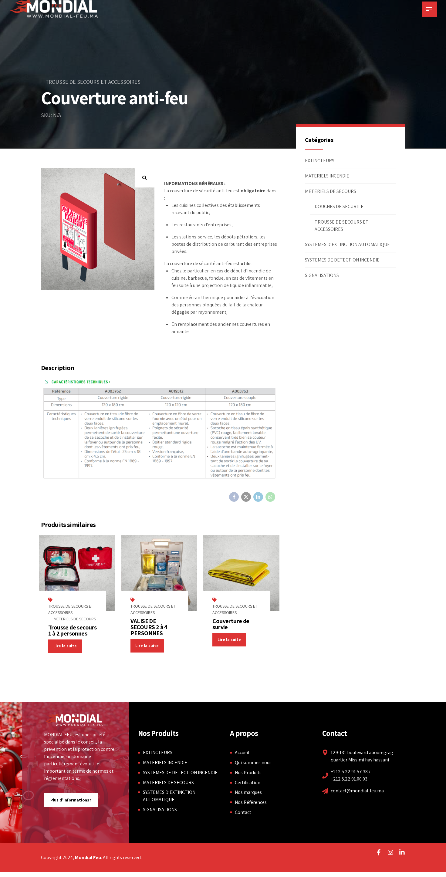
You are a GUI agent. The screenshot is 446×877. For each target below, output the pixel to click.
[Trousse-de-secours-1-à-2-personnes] (77, 573)
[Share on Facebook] (234, 497)
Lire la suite (65, 646)
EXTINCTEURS (319, 160)
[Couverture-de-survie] (241, 573)
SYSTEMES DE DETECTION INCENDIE (342, 260)
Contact (243, 812)
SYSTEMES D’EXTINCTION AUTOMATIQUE (347, 244)
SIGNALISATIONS (322, 275)
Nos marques (248, 792)
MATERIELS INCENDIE (327, 176)
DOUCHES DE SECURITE (339, 206)
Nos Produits (248, 772)
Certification (247, 782)
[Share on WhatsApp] (270, 497)
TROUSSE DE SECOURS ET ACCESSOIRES (93, 81)
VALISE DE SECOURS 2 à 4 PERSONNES (148, 627)
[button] (144, 177)
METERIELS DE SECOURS (75, 619)
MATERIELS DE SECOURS (168, 782)
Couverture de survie (230, 624)
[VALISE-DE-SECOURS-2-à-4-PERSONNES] (159, 573)
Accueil (242, 752)
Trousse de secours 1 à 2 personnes (72, 630)
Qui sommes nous (253, 762)
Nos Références (251, 802)
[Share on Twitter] (246, 497)
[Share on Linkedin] (258, 497)
